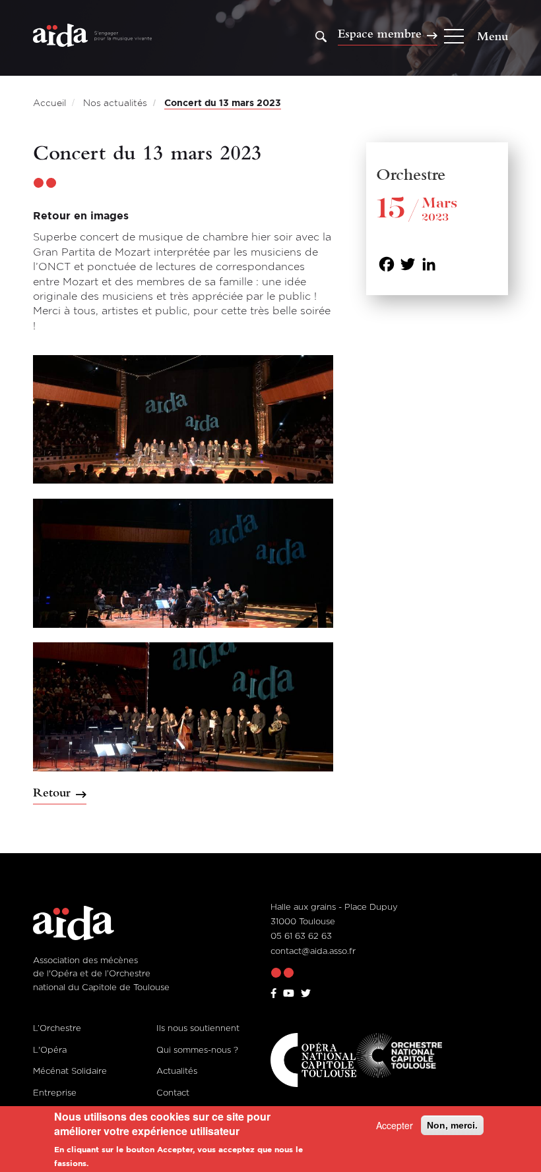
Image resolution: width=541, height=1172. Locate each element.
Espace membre (380, 34)
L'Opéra (50, 1049)
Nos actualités (115, 102)
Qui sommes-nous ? (197, 1049)
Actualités (176, 1070)
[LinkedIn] (428, 262)
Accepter (394, 1125)
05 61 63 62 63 (301, 935)
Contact (172, 1092)
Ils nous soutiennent (197, 1027)
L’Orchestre (57, 1027)
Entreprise (55, 1092)
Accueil (49, 102)
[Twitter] (407, 262)
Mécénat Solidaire (70, 1070)
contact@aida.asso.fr (313, 950)
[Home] (92, 36)
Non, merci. (452, 1125)
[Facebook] (386, 262)
